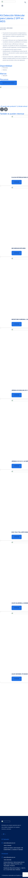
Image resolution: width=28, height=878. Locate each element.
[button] (25, 2)
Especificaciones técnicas (8, 82)
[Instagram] (5, 834)
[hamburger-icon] (2, 5)
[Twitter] (3, 834)
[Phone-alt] (2, 109)
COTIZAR (16, 182)
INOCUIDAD (9, 28)
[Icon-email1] (6, 109)
